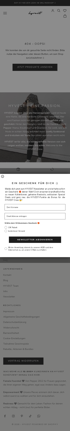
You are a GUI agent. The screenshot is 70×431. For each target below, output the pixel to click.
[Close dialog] (2, 176)
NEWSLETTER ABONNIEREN (35, 239)
